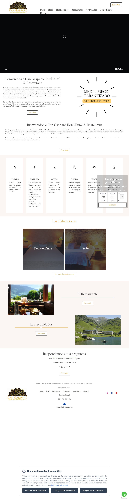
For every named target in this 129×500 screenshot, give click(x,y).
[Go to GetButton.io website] (124, 498)
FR (63, 399)
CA (70, 399)
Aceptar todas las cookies (93, 490)
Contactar (64, 373)
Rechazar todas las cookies (35, 490)
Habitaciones (62, 10)
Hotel (50, 10)
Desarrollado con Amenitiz (64, 407)
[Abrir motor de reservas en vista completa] (112, 198)
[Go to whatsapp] (124, 494)
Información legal (64, 395)
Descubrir (32, 112)
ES (66, 399)
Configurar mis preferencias (64, 490)
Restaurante (77, 10)
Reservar (116, 4)
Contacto (44, 13)
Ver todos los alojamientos (64, 274)
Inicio (42, 10)
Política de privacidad (59, 485)
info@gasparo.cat (63, 388)
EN (59, 399)
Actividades (91, 10)
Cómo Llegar (106, 10)
